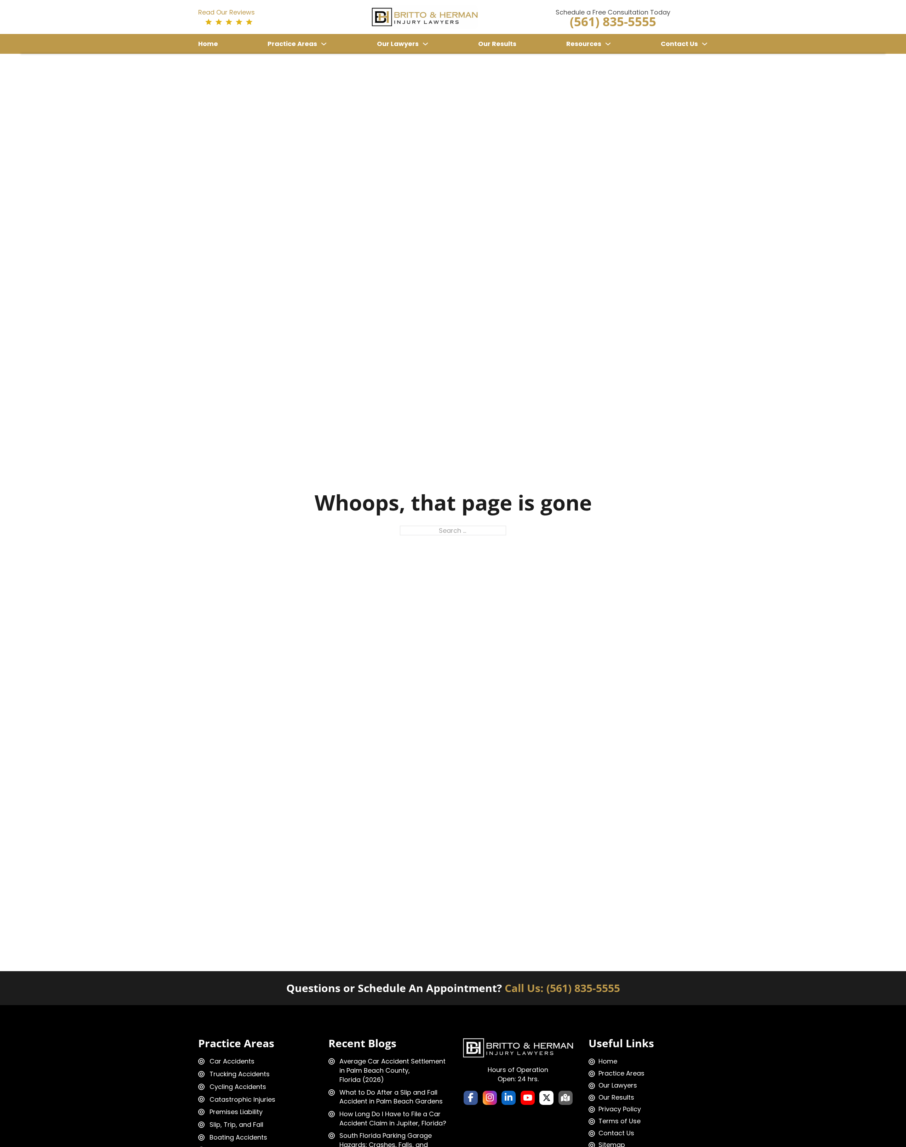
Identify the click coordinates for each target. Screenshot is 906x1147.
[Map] (565, 1098)
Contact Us (679, 43)
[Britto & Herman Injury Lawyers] (425, 16)
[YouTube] (528, 1098)
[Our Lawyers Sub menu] (425, 44)
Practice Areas (292, 43)
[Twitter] (546, 1098)
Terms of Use (619, 1121)
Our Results (497, 43)
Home (208, 43)
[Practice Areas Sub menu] (324, 44)
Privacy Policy (619, 1109)
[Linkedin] (508, 1098)
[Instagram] (490, 1098)
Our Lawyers (398, 43)
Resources (583, 43)
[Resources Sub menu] (608, 44)
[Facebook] (471, 1098)
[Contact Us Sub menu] (704, 44)
